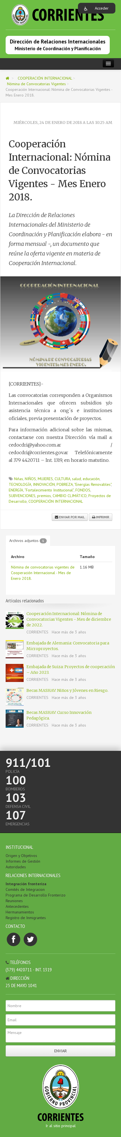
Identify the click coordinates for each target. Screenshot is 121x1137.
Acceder (102, 8)
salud (76, 478)
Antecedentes (17, 906)
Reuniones (14, 900)
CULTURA (62, 478)
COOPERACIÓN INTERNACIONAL (45, 78)
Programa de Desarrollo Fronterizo (36, 895)
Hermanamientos (20, 912)
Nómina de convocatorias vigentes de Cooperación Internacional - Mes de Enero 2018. (43, 573)
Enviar (60, 1050)
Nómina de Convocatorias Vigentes (37, 83)
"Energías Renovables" (92, 484)
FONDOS (82, 490)
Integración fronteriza (26, 883)
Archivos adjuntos (26, 540)
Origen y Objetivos (21, 855)
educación (91, 478)
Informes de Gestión (23, 861)
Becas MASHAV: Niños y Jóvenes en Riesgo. (67, 690)
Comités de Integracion (25, 889)
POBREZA (65, 484)
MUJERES (45, 478)
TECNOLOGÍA (20, 484)
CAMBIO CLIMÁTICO (70, 495)
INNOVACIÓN (44, 484)
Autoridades (16, 866)
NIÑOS (30, 478)
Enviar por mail (71, 517)
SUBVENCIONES (22, 495)
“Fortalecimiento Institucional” (49, 490)
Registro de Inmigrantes (26, 917)
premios (44, 495)
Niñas (18, 478)
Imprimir (102, 517)
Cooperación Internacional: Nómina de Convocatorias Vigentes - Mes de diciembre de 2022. (68, 619)
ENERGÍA (16, 490)
